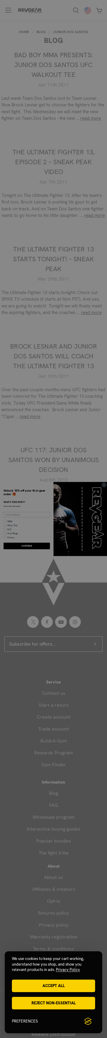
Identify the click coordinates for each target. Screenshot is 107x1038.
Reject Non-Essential (54, 1003)
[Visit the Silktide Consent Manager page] (88, 1021)
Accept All (54, 985)
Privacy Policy (68, 969)
